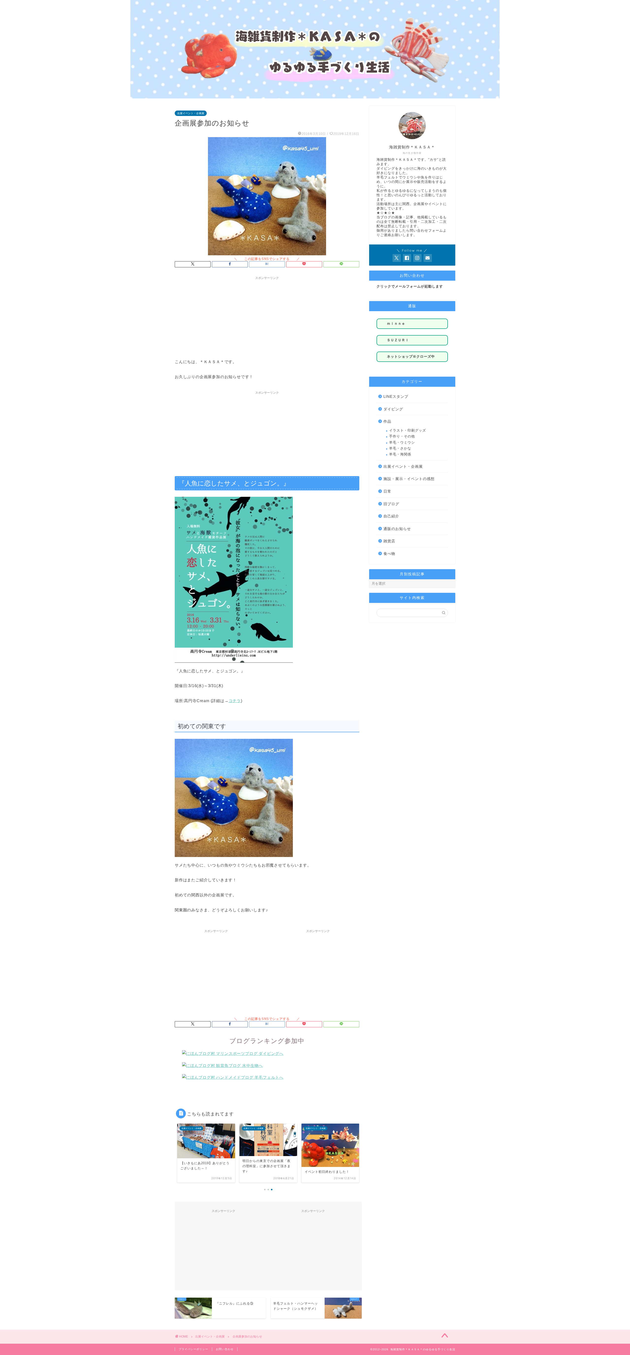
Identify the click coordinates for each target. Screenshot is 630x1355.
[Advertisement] (267, 316)
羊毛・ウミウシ (402, 442)
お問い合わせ (225, 1349)
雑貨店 (389, 541)
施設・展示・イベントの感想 (409, 479)
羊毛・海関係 (400, 454)
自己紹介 (391, 516)
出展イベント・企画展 (190, 113)
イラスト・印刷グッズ (407, 430)
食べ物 (389, 553)
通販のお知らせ (397, 529)
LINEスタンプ (395, 396)
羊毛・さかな (400, 448)
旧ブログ (391, 504)
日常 (387, 491)
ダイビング (393, 409)
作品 (387, 421)
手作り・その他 (402, 436)
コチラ (235, 701)
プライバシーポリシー (193, 1349)
